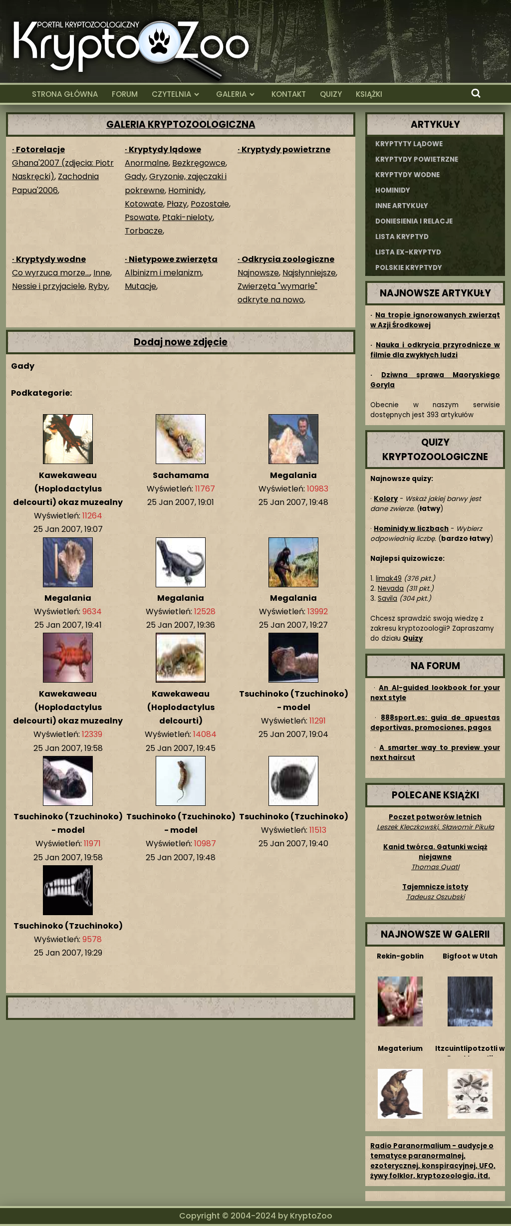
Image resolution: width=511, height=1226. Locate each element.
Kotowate (144, 204)
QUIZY (331, 94)
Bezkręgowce (199, 163)
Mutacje (140, 286)
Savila (387, 598)
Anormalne (147, 163)
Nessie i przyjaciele (48, 286)
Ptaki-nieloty (187, 217)
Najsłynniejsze (309, 272)
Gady (135, 176)
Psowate (142, 217)
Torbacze (144, 231)
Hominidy (186, 190)
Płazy (177, 204)
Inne (101, 272)
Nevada (391, 588)
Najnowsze (258, 272)
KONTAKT (288, 94)
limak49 (389, 578)
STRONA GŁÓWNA (65, 94)
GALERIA (231, 94)
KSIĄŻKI (369, 94)
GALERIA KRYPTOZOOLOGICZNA (181, 124)
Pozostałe (210, 204)
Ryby (98, 286)
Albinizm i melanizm (163, 272)
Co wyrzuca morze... (51, 272)
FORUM (125, 94)
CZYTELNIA (171, 94)
